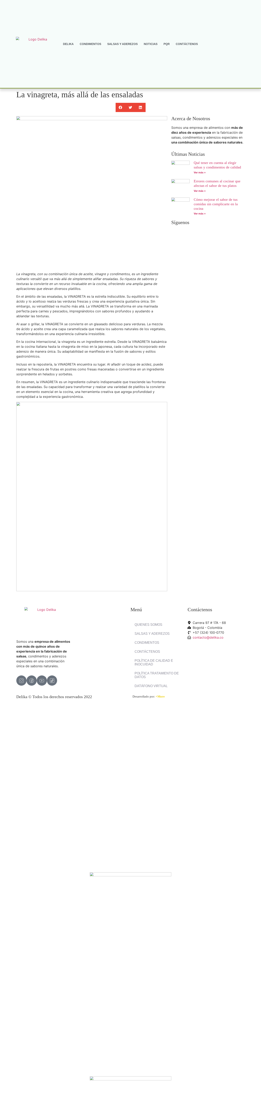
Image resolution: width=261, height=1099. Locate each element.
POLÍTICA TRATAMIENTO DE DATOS (157, 675)
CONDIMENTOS (90, 44)
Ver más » (200, 172)
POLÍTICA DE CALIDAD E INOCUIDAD (154, 662)
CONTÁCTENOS (187, 44)
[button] (121, 107)
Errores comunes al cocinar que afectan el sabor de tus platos (217, 183)
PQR (167, 44)
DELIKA (68, 44)
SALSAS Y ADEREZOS (122, 44)
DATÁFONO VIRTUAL (151, 686)
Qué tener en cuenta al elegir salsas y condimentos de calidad (217, 165)
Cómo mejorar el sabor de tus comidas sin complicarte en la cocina (216, 203)
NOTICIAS (150, 44)
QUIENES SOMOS (148, 624)
